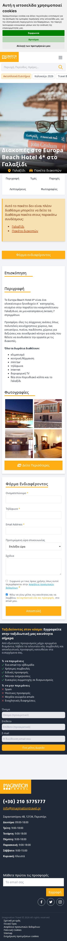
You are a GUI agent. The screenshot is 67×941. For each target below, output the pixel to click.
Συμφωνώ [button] (33, 33)
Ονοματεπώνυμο (17, 493)
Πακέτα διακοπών (47, 170)
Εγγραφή (55, 892)
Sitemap (8, 933)
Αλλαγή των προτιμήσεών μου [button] (33, 46)
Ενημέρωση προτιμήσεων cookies (21, 936)
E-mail (5, 733)
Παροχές (54, 178)
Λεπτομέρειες (18, 189)
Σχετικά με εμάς (12, 920)
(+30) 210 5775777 (24, 801)
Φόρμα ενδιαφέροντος (33, 255)
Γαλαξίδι (18, 170)
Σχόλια (10, 556)
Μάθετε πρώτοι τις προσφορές (26, 875)
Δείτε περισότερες (36, 465)
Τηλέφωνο (13, 508)
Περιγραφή (12, 178)
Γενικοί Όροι (10, 923)
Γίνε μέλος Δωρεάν (33, 747)
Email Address (15, 524)
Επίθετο (7, 721)
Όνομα (6, 709)
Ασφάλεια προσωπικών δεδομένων (22, 926)
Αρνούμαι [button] (33, 39)
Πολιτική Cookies (13, 929)
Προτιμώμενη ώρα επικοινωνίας (25, 540)
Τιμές (33, 178)
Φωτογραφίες (49, 189)
